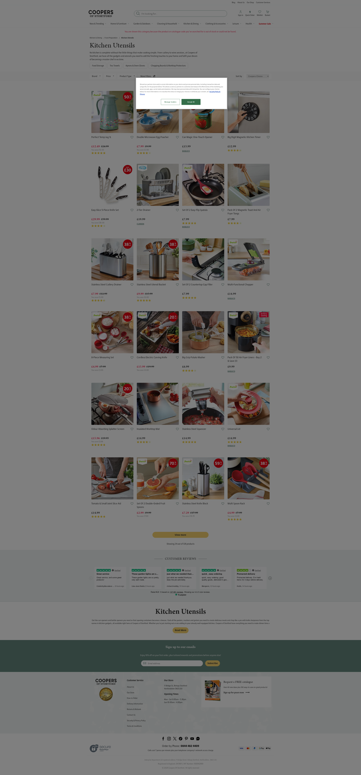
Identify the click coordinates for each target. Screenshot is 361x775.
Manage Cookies (170, 102)
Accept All (191, 102)
